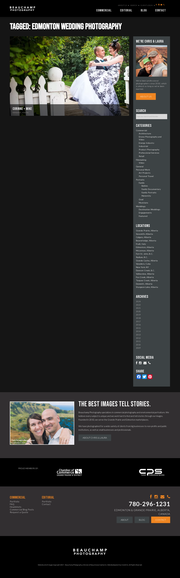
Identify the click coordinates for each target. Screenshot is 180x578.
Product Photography (149, 149)
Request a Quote (19, 512)
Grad (141, 199)
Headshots (15, 507)
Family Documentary (151, 189)
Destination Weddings (149, 209)
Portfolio (14, 501)
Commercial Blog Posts (22, 509)
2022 (138, 305)
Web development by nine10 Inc (117, 565)
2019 (138, 314)
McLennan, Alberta (145, 250)
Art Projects (145, 173)
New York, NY (142, 267)
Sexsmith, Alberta (144, 234)
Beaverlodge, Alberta (146, 240)
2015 (138, 328)
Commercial (104, 10)
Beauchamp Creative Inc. (99, 565)
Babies (145, 186)
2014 (138, 331)
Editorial (126, 10)
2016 (138, 324)
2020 (138, 311)
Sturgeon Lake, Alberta (147, 287)
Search (133, 5)
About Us (122, 5)
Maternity (146, 196)
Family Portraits (149, 192)
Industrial (143, 146)
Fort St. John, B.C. (144, 254)
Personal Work (143, 169)
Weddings (124, 107)
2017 (138, 321)
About (124, 519)
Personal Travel (146, 176)
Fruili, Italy (141, 244)
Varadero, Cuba (143, 264)
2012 (138, 338)
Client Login (146, 5)
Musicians (143, 202)
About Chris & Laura (95, 437)
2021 (138, 308)
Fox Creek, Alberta (145, 277)
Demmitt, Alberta (144, 284)
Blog (144, 10)
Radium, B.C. (142, 257)
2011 (138, 341)
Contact (160, 10)
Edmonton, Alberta (21, 112)
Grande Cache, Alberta (147, 260)
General (140, 166)
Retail (141, 156)
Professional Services (149, 153)
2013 (138, 334)
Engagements (145, 212)
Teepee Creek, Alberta (147, 280)
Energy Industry (146, 143)
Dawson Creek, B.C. (145, 270)
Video (141, 163)
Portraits (140, 179)
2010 (138, 344)
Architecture (145, 133)
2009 (138, 348)
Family (142, 183)
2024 (138, 301)
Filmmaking (141, 160)
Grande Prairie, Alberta (147, 230)
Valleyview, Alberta (145, 274)
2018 (138, 318)
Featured (143, 216)
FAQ (12, 504)
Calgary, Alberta (143, 237)
